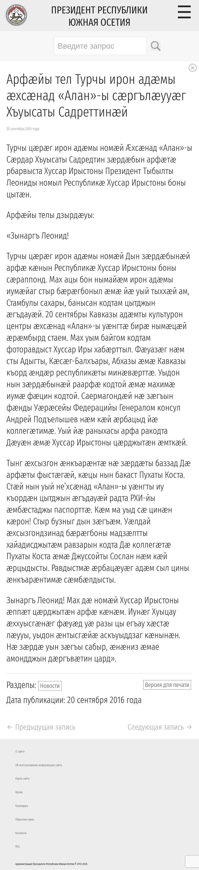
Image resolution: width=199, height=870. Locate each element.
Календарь (21, 806)
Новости (50, 685)
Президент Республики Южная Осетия (99, 16)
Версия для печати (167, 684)
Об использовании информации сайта (38, 765)
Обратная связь (24, 819)
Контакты (21, 833)
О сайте (19, 751)
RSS (17, 846)
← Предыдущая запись (40, 727)
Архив (19, 792)
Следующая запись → (160, 727)
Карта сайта (22, 778)
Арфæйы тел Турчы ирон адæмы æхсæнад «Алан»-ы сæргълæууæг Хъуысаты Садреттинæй (96, 95)
